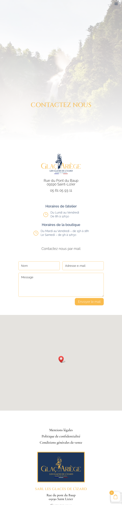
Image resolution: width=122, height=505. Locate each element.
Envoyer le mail (89, 302)
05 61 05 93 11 (61, 190)
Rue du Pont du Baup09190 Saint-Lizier (61, 182)
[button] (62, 359)
